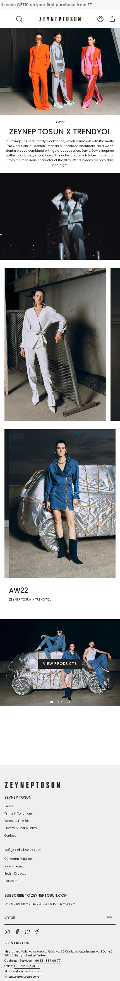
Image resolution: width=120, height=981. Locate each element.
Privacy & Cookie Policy (20, 828)
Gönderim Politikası (18, 859)
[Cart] (112, 19)
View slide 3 (62, 702)
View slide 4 (68, 702)
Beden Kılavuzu (15, 873)
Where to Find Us (16, 821)
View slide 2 (57, 702)
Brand (8, 806)
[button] (19, 19)
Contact (10, 835)
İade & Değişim (15, 866)
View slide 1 (51, 702)
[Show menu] (7, 19)
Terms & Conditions (18, 813)
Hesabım (11, 881)
